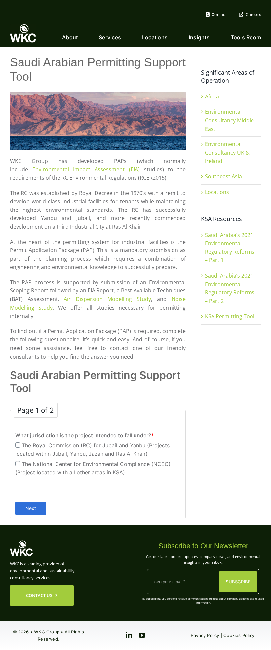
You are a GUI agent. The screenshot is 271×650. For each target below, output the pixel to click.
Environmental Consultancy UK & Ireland (227, 152)
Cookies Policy (238, 635)
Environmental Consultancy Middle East (229, 120)
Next (30, 508)
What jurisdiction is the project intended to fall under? (84, 435)
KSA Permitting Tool (229, 316)
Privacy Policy (205, 635)
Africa (212, 96)
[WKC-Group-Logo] (23, 26)
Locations (217, 192)
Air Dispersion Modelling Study (107, 299)
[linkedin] (129, 635)
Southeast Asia (223, 176)
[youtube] (142, 635)
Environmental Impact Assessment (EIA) (86, 169)
